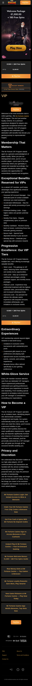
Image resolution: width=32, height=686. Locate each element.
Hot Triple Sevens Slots (8, 89)
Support (4, 655)
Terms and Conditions (23, 655)
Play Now (25, 2)
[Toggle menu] (3, 2)
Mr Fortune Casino (22, 116)
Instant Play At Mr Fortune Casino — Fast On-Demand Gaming (16, 546)
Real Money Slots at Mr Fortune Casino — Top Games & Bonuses (16, 571)
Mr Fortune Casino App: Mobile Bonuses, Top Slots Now (16, 608)
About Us (19, 651)
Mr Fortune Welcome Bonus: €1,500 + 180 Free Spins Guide (16, 558)
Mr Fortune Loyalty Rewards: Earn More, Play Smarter (16, 582)
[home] (12, 4)
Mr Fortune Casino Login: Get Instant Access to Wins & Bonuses (16, 497)
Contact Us (5, 659)
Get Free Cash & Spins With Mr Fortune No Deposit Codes (16, 520)
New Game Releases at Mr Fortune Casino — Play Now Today (16, 596)
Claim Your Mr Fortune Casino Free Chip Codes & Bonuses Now (16, 509)
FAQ (3, 651)
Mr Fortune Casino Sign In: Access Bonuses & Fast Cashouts (16, 534)
